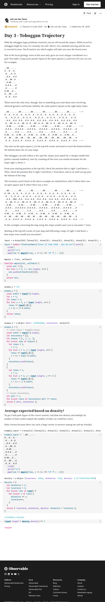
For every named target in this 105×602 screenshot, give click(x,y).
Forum (55, 596)
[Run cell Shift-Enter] (100, 244)
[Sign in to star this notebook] (95, 13)
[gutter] (1, 134)
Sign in (76, 4)
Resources (32, 4)
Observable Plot (35, 589)
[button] (1, 32)
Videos (56, 589)
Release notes (34, 596)
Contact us (81, 589)
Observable (33, 583)
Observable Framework (38, 586)
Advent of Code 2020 (32, 26)
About (79, 583)
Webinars (57, 586)
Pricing (49, 4)
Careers (80, 586)
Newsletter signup (84, 593)
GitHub (80, 596)
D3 (30, 592)
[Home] (16, 570)
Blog (55, 583)
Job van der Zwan (18, 19)
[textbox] (53, 249)
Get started (92, 4)
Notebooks (16, 4)
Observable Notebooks (14, 583)
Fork (89, 13)
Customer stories (60, 592)
